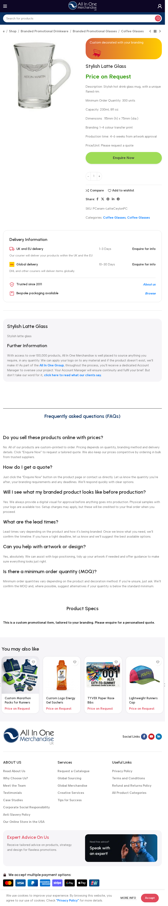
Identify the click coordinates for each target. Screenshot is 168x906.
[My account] (160, 6)
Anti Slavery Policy (16, 815)
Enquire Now (123, 157)
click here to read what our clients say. (73, 375)
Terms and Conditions (128, 778)
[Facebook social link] (97, 199)
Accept (150, 897)
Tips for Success (70, 800)
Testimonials (12, 793)
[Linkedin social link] (113, 199)
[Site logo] (82, 6)
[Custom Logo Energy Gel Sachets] (61, 675)
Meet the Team (14, 785)
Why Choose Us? (15, 778)
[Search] (158, 18)
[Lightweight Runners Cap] (144, 675)
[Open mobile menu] (5, 6)
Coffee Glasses (132, 31)
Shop (12, 31)
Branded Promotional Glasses (95, 31)
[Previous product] (150, 31)
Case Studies (13, 800)
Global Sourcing (69, 778)
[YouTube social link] (151, 737)
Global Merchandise (72, 785)
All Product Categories (129, 793)
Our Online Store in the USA (23, 822)
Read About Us (14, 771)
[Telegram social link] (118, 199)
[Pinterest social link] (108, 199)
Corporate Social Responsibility (26, 807)
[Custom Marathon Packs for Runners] (20, 675)
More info (128, 897)
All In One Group (52, 365)
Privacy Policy (122, 771)
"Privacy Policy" (67, 900)
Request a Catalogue (74, 771)
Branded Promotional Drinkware (44, 31)
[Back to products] (155, 31)
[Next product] (160, 31)
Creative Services (71, 793)
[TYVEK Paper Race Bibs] (103, 675)
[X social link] (102, 199)
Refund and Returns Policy (131, 785)
